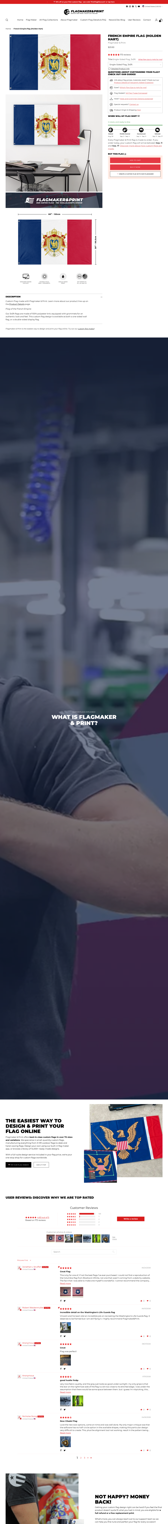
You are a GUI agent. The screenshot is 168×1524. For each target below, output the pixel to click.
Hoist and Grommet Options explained (136, 99)
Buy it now (135, 167)
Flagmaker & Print (117, 43)
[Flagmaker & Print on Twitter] (136, 6)
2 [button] (80, 1458)
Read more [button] (65, 1283)
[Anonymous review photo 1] (65, 1360)
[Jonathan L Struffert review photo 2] (77, 1292)
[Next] (120, 2)
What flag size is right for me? (150, 59)
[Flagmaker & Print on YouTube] (139, 6)
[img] (66, 1268)
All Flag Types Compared (136, 93)
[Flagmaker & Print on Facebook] (127, 6)
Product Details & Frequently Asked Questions (133, 82)
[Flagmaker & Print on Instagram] (130, 6)
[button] (114, 55)
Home (8, 29)
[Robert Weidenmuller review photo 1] (65, 1327)
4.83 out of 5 (43, 1217)
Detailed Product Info (120, 69)
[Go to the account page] (156, 20)
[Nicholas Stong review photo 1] (65, 1441)
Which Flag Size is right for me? (133, 87)
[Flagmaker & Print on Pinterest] (133, 6)
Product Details (16, 304)
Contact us (134, 104)
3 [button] (84, 1458)
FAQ (139, 110)
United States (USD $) (153, 6)
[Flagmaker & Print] (84, 12)
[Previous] (47, 2)
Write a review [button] (131, 1219)
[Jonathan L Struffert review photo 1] (65, 1292)
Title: (122, 59)
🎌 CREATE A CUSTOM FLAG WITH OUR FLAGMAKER (135, 174)
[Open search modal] (7, 20)
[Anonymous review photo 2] (77, 1400)
